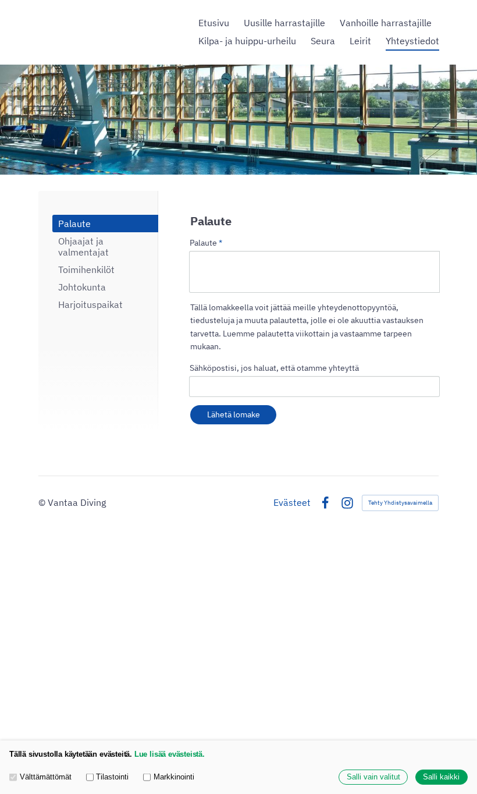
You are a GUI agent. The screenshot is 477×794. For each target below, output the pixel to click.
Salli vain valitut (373, 777)
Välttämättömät (46, 777)
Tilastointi (112, 777)
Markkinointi (174, 777)
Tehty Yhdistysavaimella (400, 502)
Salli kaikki (441, 777)
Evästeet (292, 503)
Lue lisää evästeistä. (169, 754)
